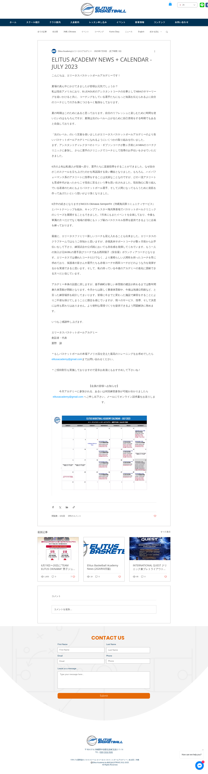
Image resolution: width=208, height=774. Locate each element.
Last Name (111, 644)
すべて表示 (166, 532)
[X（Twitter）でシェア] (60, 507)
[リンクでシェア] (73, 507)
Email (60, 656)
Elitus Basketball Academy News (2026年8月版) (102, 567)
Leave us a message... (68, 668)
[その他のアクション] (154, 51)
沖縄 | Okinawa (70, 32)
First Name (62, 644)
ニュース (128, 32)
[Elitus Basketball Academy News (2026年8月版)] (104, 548)
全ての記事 (42, 32)
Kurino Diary (114, 32)
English (141, 32)
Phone (109, 656)
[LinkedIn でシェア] (67, 507)
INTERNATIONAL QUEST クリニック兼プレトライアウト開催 (150, 567)
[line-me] (202, 5)
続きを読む (154, 32)
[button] (170, 4)
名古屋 (55, 32)
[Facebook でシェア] (53, 507)
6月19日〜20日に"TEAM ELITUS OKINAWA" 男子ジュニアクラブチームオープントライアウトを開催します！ (57, 567)
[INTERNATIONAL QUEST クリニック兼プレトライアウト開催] (149, 548)
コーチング (99, 32)
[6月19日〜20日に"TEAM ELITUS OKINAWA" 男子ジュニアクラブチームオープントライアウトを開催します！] (58, 548)
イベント (85, 32)
